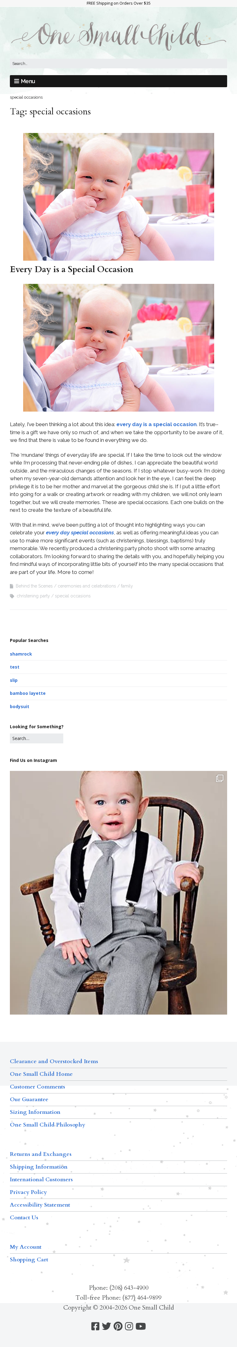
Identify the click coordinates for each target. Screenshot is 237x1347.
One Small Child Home (41, 1074)
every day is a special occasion (156, 424)
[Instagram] (129, 1326)
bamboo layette (28, 693)
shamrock (21, 654)
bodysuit (19, 706)
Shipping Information (39, 1167)
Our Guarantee (29, 1099)
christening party (33, 595)
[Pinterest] (118, 1326)
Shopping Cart (29, 1260)
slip (14, 680)
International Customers (41, 1179)
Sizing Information (35, 1112)
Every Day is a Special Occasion (71, 269)
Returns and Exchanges (41, 1154)
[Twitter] (106, 1326)
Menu (28, 81)
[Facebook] (95, 1326)
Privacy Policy (28, 1192)
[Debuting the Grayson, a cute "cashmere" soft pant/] (118, 915)
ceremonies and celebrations (87, 586)
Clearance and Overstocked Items (54, 1061)
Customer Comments (37, 1087)
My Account (25, 1247)
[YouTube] (140, 1326)
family (127, 586)
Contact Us (24, 1217)
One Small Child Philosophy (47, 1125)
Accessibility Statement (40, 1205)
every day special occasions (80, 532)
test (14, 667)
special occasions (73, 595)
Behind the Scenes (34, 586)
